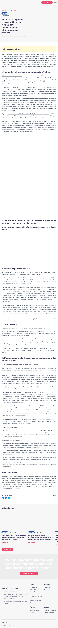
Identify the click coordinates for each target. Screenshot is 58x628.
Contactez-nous (47, 2)
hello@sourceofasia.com (10, 591)
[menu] (55, 2)
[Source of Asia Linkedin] (9, 623)
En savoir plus (7, 549)
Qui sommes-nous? (34, 610)
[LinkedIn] (6, 498)
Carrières (32, 612)
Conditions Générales (49, 612)
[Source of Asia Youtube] (13, 623)
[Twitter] (9, 498)
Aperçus (16, 36)
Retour (54, 495)
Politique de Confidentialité (50, 610)
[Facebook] (3, 498)
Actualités (9, 36)
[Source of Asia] (6, 2)
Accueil (3, 36)
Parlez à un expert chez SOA (29, 573)
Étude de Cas (47, 587)
